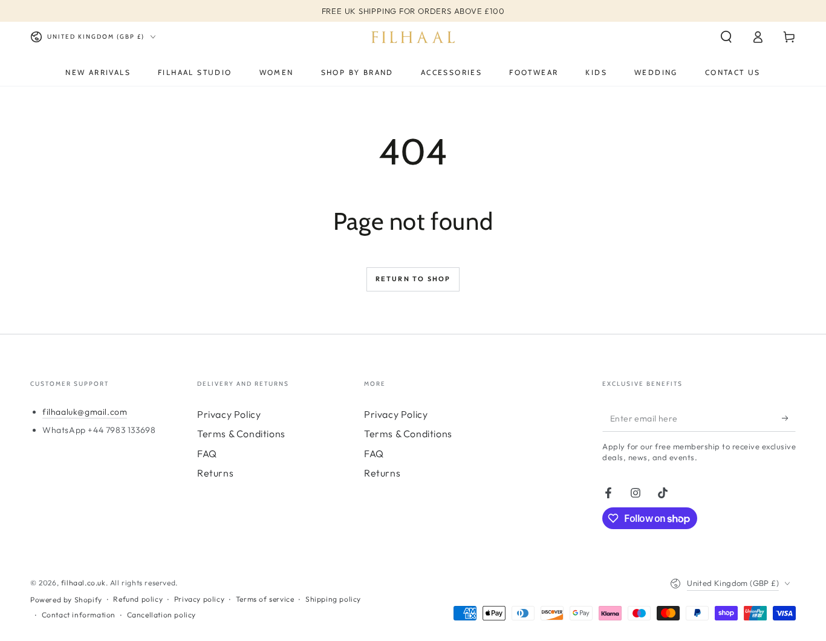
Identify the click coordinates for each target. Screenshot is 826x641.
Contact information (78, 614)
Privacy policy (199, 599)
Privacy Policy (229, 414)
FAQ (207, 453)
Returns (215, 473)
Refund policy (138, 599)
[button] (726, 37)
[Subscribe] (789, 418)
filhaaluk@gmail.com (84, 411)
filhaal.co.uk (83, 582)
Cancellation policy (161, 614)
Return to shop (413, 279)
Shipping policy (333, 599)
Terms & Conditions (241, 434)
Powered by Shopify (66, 599)
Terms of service (265, 599)
